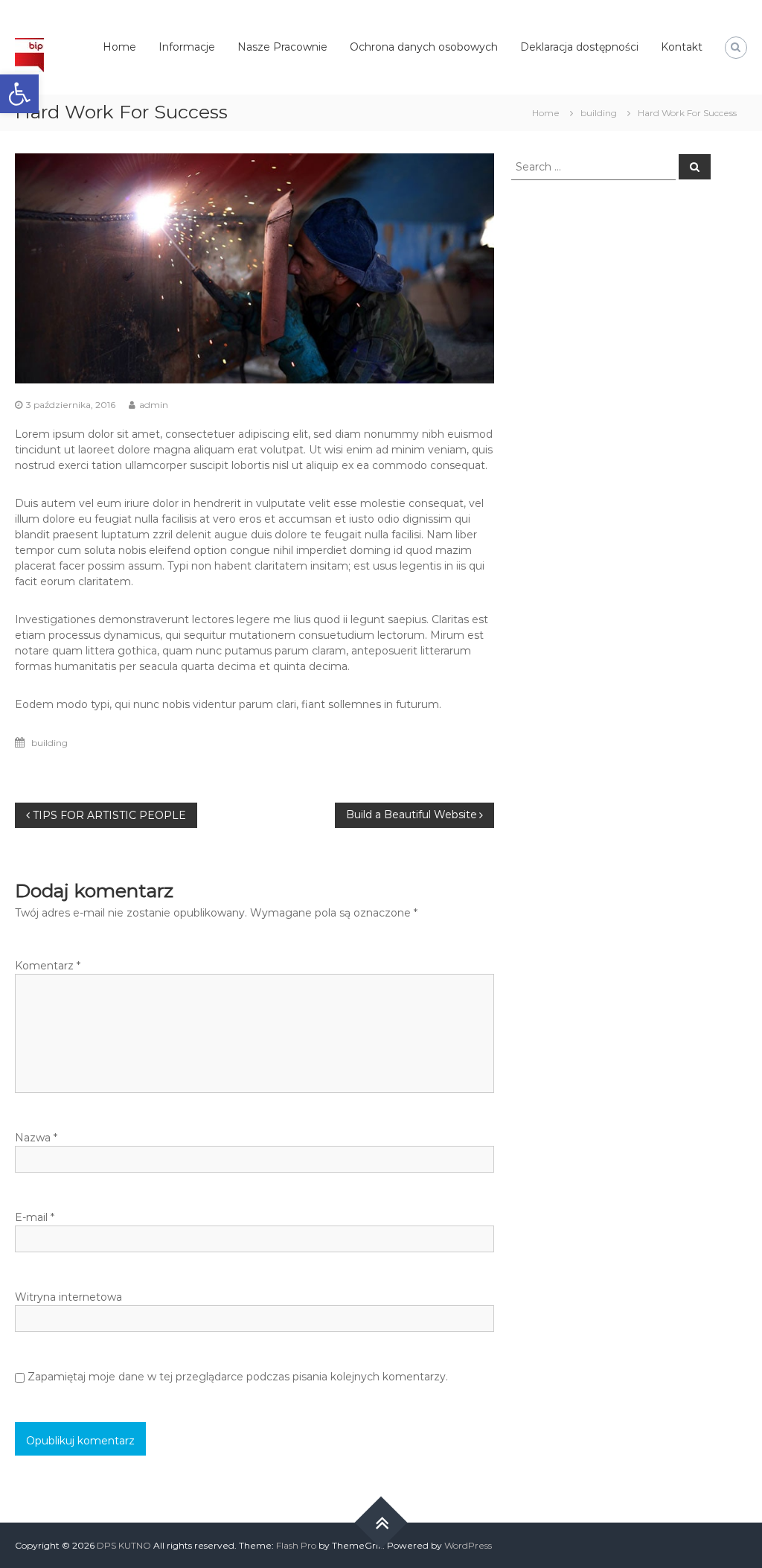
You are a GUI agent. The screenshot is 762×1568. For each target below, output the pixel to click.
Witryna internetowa (68, 1297)
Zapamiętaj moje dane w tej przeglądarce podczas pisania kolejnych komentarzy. (238, 1376)
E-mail (34, 1217)
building (598, 112)
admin (153, 404)
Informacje (187, 47)
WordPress (468, 1545)
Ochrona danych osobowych (424, 47)
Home (119, 47)
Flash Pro (296, 1545)
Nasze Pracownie (282, 47)
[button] (19, 93)
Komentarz (47, 965)
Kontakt (681, 47)
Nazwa (36, 1137)
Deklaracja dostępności (579, 47)
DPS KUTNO (125, 1545)
